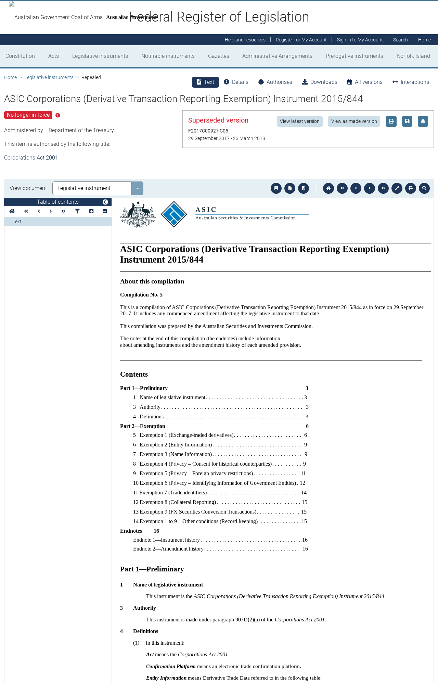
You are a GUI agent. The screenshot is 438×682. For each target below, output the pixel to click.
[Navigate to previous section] (355, 188)
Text (17, 221)
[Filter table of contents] (77, 211)
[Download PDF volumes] (289, 188)
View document (28, 188)
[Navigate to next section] (369, 188)
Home (10, 77)
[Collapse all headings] (105, 211)
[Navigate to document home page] (12, 211)
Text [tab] (209, 82)
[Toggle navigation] (105, 202)
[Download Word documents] (303, 188)
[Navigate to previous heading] (39, 211)
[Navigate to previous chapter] (342, 188)
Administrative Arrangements (277, 56)
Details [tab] (240, 82)
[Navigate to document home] (328, 188)
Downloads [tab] (323, 82)
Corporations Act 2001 (31, 157)
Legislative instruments (100, 56)
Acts (53, 56)
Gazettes (218, 56)
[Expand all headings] (91, 211)
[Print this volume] (410, 188)
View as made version (354, 121)
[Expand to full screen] (396, 188)
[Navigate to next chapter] (383, 188)
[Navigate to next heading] (51, 211)
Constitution (20, 56)
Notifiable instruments (168, 56)
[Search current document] (424, 188)
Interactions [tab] (415, 82)
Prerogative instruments (354, 56)
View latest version (300, 121)
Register (301, 39)
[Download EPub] (276, 188)
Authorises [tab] (279, 82)
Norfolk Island (413, 56)
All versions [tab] (369, 82)
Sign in (360, 39)
